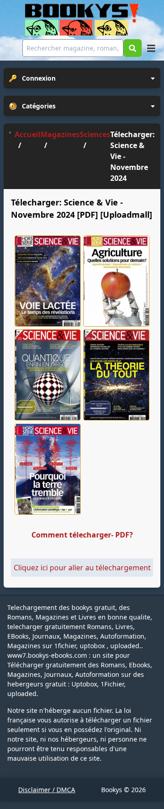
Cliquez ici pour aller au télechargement (82, 568)
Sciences (95, 134)
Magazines (60, 134)
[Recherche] (132, 48)
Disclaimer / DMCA (46, 789)
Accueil (28, 134)
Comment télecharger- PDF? (82, 535)
